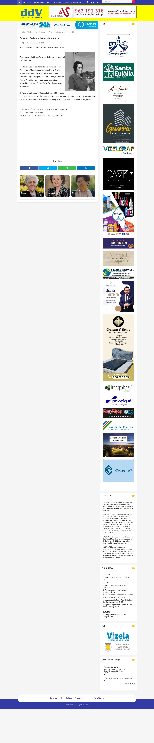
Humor (49, 2)
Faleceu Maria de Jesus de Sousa (31, 192)
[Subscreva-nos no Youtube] (92, 2)
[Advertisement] (57, 139)
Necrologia (27, 2)
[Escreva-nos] (97, 2)
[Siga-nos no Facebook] (87, 2)
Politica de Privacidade (75, 698)
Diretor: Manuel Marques (72, 2)
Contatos (57, 2)
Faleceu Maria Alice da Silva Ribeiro (82, 192)
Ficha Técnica (99, 698)
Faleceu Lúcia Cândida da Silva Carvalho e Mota (56, 192)
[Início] (19, 2)
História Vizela (39, 2)
